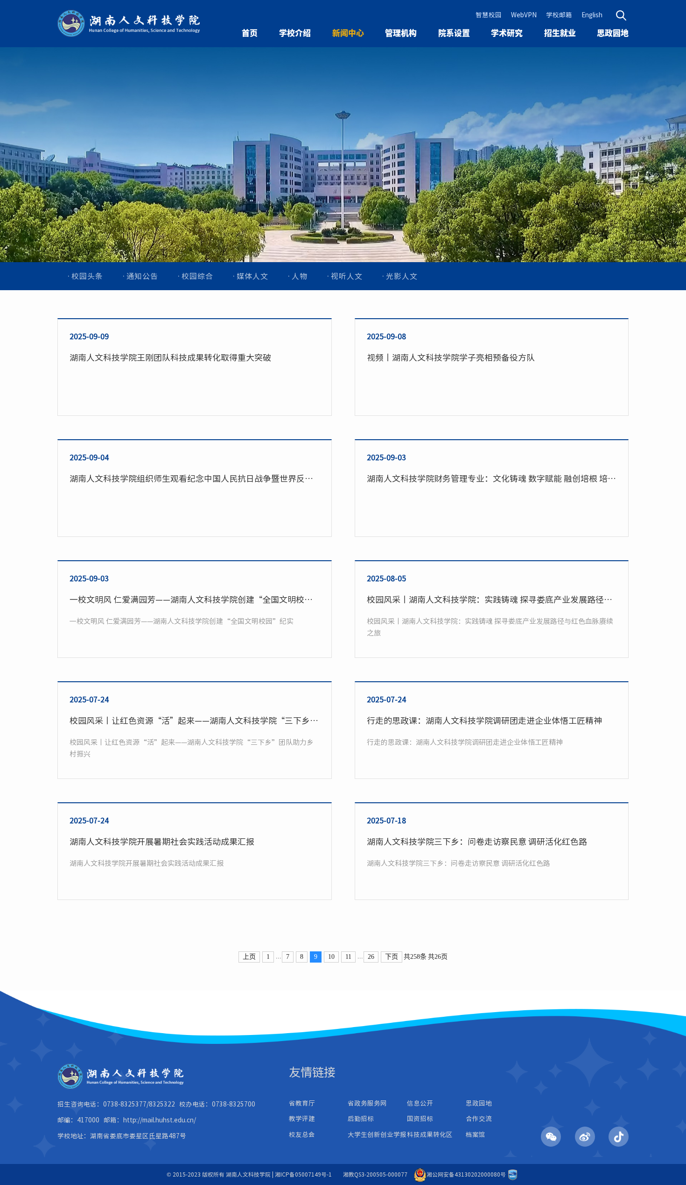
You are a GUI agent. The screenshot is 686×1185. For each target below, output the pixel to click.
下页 (391, 956)
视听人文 (347, 276)
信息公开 (420, 1103)
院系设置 (454, 33)
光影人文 (402, 276)
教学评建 (302, 1118)
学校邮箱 (559, 15)
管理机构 (401, 33)
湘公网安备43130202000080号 (466, 1174)
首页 (250, 33)
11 (348, 956)
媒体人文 (252, 276)
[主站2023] (128, 23)
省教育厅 (302, 1103)
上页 (249, 956)
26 (371, 956)
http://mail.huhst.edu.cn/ (159, 1120)
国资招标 (420, 1118)
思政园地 (613, 33)
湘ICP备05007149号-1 (303, 1174)
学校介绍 (295, 33)
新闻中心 (348, 33)
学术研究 (507, 33)
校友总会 (302, 1134)
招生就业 (560, 33)
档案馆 (475, 1134)
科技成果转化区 (430, 1134)
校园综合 (197, 276)
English (591, 15)
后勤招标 (361, 1118)
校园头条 (87, 276)
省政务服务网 (367, 1103)
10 (331, 956)
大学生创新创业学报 (377, 1134)
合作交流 (479, 1118)
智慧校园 (489, 15)
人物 (300, 276)
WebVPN (524, 15)
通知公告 (142, 276)
